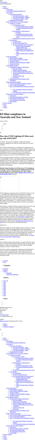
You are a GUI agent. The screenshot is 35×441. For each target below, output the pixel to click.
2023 (4, 283)
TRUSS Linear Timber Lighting (15, 94)
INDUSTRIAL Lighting (16, 58)
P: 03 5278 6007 (4, 315)
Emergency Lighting (15, 23)
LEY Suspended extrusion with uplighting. (24, 92)
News (4, 104)
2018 (4, 289)
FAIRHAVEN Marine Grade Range (19, 67)
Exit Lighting (13, 40)
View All (5, 268)
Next (4, 262)
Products (5, 8)
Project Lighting (7, 103)
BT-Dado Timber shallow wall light (19, 97)
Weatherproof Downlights (16, 20)
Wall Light (15, 77)
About (5, 106)
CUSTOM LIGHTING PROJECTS (16, 11)
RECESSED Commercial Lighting (19, 59)
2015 (4, 294)
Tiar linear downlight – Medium (21, 17)
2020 (4, 286)
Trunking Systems (14, 64)
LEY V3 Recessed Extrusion (17, 85)
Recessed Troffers (14, 61)
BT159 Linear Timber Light (17, 98)
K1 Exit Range (17, 41)
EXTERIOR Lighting (12, 65)
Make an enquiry (4, 321)
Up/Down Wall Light (18, 76)
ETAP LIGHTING (11, 56)
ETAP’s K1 (22, 216)
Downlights (10, 12)
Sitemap (5, 325)
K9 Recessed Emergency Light (24, 34)
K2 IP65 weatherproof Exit (20, 43)
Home (4, 6)
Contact (5, 107)
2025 (4, 282)
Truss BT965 (13, 101)
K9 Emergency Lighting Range (21, 31)
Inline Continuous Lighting (13, 82)
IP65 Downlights (17, 68)
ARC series (13, 95)
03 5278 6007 (3, 2)
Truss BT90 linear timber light (17, 100)
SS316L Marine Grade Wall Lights (22, 71)
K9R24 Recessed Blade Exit (23, 49)
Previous (5, 260)
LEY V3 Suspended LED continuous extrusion (22, 86)
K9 (28, 216)
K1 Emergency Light (18, 25)
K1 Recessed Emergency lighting (24, 26)
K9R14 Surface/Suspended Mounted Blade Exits (23, 46)
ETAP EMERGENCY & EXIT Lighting (17, 22)
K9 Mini (18, 32)
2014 (4, 295)
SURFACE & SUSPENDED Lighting (20, 62)
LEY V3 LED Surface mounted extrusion (20, 83)
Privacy (5, 323)
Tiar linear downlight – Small (20, 18)
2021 (4, 285)
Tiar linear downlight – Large (20, 16)
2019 (4, 288)
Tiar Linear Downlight (15, 14)
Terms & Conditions (8, 326)
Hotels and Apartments (12, 274)
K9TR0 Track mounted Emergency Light (23, 38)
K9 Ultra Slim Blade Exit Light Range (23, 44)
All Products (10, 9)
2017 (4, 291)
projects (5, 271)
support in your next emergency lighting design (17, 235)
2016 (4, 292)
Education (9, 273)
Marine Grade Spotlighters (20, 70)
